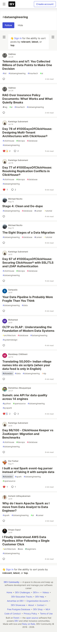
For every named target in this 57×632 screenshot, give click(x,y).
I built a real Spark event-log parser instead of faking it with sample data (28, 470)
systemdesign (10, 339)
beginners (30, 549)
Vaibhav (12, 54)
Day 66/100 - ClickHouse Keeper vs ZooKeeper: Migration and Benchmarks (27, 433)
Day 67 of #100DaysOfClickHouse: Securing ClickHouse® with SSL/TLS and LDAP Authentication (27, 262)
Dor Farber (13, 461)
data (25, 305)
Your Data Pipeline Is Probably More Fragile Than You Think (27, 298)
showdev (8, 373)
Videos (45, 592)
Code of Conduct (12, 613)
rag (5, 107)
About (31, 605)
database (32, 140)
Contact (40, 605)
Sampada (12, 289)
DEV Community (11, 582)
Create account (44, 4)
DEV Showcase (18, 605)
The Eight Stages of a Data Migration (28, 232)
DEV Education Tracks (21, 596)
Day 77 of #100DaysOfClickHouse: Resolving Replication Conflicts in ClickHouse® (27, 171)
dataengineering (17, 73)
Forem (16, 618)
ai (41, 73)
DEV (16, 621)
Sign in (18, 38)
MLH (48, 609)
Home (9, 592)
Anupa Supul (14, 529)
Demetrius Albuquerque (19, 388)
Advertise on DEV (15, 601)
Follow (8, 25)
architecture (9, 335)
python (7, 403)
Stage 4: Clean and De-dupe (22, 206)
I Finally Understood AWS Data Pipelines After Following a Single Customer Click (26, 540)
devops (20, 140)
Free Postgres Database (18, 609)
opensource (19, 403)
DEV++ (36, 592)
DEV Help (39, 596)
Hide (20, 25)
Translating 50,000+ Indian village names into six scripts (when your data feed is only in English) (26, 365)
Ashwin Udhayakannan (19, 496)
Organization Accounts (37, 601)
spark (18, 476)
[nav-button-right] (53, 37)
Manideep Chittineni (17, 354)
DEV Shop (38, 609)
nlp (44, 373)
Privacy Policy (30, 613)
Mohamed (13, 319)
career (38, 210)
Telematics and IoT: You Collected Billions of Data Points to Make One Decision (27, 65)
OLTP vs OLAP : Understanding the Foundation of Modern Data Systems (28, 328)
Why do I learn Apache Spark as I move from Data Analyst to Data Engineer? (26, 507)
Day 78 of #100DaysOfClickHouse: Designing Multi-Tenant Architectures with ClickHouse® (27, 132)
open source (32, 618)
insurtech (33, 73)
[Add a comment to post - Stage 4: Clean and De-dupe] (4, 216)
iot (4, 73)
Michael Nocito (15, 199)
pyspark (7, 408)
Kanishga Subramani (18, 121)
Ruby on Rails (28, 624)
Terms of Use (46, 613)
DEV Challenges (22, 592)
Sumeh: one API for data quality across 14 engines (24, 397)
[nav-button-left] (4, 37)
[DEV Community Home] (11, 4)
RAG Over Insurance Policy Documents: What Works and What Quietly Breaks (27, 98)
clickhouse (8, 140)
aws (20, 549)
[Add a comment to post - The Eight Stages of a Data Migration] (4, 242)
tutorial (48, 210)
